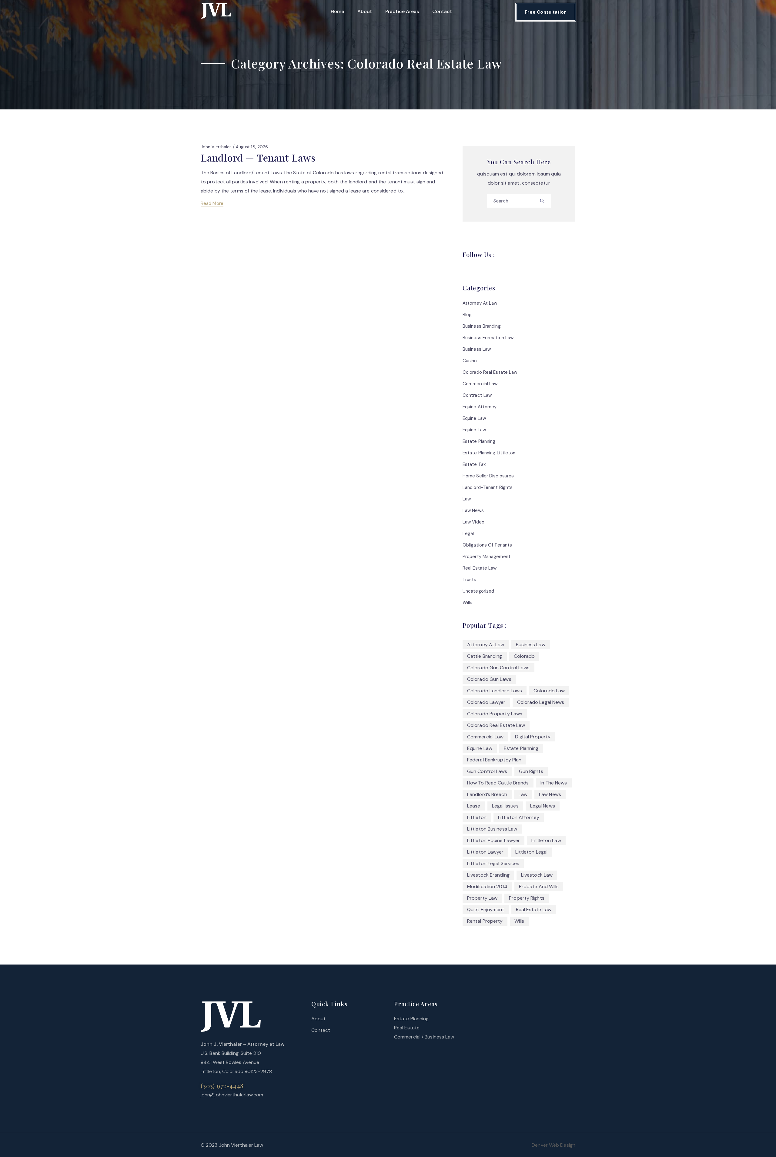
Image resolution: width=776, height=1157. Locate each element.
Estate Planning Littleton (489, 453)
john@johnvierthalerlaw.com (232, 1095)
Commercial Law (480, 384)
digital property (532, 737)
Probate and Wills (539, 886)
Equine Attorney (480, 407)
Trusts (470, 580)
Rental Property (485, 921)
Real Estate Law (480, 568)
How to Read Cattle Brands (498, 783)
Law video (473, 522)
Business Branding (482, 326)
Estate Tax (474, 464)
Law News (473, 510)
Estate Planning (479, 441)
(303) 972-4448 (222, 1086)
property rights (526, 898)
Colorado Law (549, 690)
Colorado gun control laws (498, 667)
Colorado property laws (494, 714)
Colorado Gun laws (489, 679)
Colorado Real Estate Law (490, 372)
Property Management (486, 556)
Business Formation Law (488, 338)
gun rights (531, 771)
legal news (542, 806)
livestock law (537, 875)
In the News (553, 783)
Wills (468, 603)
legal (468, 533)
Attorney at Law (480, 303)
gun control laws (487, 771)
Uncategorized (478, 591)
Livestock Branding (488, 875)
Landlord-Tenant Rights (488, 487)
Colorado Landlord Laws (494, 690)
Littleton (477, 817)
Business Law (477, 349)
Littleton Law (546, 840)
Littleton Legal (531, 852)
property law (482, 898)
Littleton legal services (493, 863)
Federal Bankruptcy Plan (494, 760)
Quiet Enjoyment (485, 909)
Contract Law (477, 395)
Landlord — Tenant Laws (258, 157)
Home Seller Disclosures (488, 476)
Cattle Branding (484, 656)
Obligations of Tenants (487, 545)
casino (470, 361)
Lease (473, 806)
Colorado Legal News (540, 702)
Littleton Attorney (518, 817)
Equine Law (474, 418)
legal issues (505, 806)
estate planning (521, 748)
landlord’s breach (487, 794)
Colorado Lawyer (486, 702)
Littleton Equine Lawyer (493, 840)
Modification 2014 (487, 886)
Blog (467, 315)
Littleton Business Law (492, 829)
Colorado (524, 656)
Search (544, 202)
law (467, 499)
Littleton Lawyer (485, 852)
